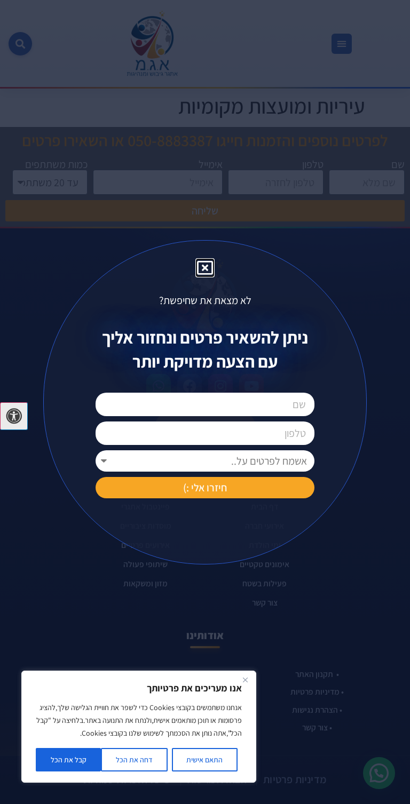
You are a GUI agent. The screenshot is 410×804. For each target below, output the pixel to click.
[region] (138, 727)
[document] (205, 402)
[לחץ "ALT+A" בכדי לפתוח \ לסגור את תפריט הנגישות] (14, 416)
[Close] (245, 679)
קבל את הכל (68, 760)
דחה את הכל (134, 760)
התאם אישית (204, 760)
